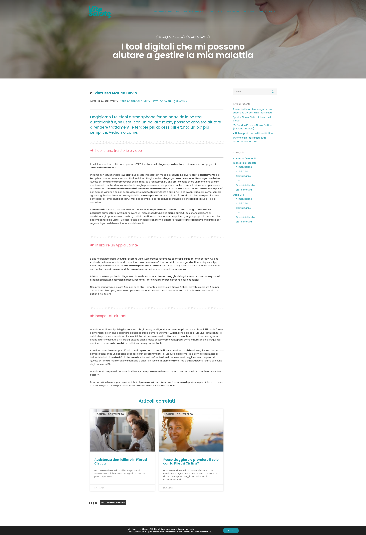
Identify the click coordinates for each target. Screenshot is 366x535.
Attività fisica (243, 171)
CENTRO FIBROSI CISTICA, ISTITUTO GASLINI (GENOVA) (153, 101)
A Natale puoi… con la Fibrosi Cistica (253, 133)
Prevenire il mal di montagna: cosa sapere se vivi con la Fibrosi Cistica (252, 111)
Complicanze (243, 176)
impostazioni (205, 532)
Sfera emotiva (244, 189)
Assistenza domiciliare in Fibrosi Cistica (120, 462)
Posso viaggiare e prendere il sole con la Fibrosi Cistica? (191, 462)
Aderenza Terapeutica (245, 158)
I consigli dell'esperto (170, 37)
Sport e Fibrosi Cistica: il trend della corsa (252, 119)
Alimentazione (244, 167)
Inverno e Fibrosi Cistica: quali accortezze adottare (249, 139)
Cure (238, 180)
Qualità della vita (198, 37)
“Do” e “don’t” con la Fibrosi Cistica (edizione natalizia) (252, 127)
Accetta (230, 530)
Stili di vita (238, 195)
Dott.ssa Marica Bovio (113, 502)
